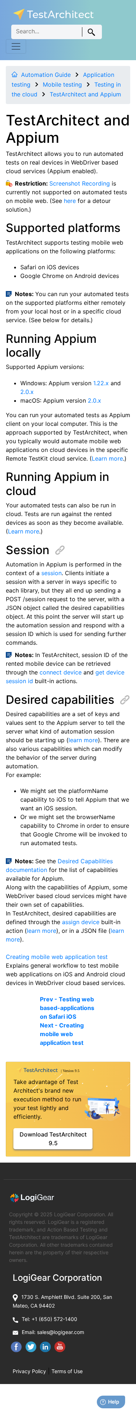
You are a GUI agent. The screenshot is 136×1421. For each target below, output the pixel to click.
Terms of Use (67, 1371)
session (51, 573)
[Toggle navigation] (16, 46)
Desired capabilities (60, 700)
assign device (80, 922)
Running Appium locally (51, 346)
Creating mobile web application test (57, 956)
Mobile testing (62, 84)
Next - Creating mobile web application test (62, 1034)
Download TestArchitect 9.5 (53, 1139)
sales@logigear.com (60, 1332)
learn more (83, 740)
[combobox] (56, 32)
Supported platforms (63, 228)
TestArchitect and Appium (85, 94)
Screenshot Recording (79, 183)
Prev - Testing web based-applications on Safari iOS (67, 1008)
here (70, 200)
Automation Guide (46, 74)
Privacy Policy (29, 1371)
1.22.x (101, 383)
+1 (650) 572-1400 (54, 1319)
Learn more (107, 458)
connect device (61, 672)
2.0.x (27, 391)
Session (27, 550)
